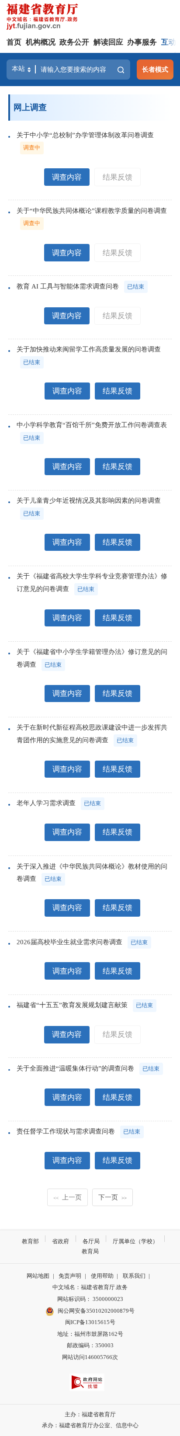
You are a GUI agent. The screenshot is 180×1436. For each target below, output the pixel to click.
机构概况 (40, 42)
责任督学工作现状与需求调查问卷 (66, 1131)
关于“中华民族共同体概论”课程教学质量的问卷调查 (92, 210)
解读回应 (108, 42)
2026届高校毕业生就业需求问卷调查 (69, 942)
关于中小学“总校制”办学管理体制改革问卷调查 (85, 135)
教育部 (30, 1241)
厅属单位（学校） (135, 1241)
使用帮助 (102, 1276)
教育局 (90, 1251)
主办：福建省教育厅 (90, 1414)
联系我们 (134, 1276)
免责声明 (70, 1276)
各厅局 (91, 1241)
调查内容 (67, 177)
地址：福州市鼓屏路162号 (90, 1334)
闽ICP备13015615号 (90, 1322)
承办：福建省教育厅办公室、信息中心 (90, 1425)
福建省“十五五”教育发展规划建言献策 (72, 1004)
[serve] (44, 17)
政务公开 (74, 42)
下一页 (112, 1197)
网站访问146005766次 (90, 1357)
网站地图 (38, 1276)
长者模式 (155, 69)
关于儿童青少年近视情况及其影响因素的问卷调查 (89, 500)
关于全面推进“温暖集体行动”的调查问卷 (75, 1068)
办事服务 (142, 42)
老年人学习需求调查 (46, 803)
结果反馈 (117, 177)
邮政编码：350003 (90, 1345)
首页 (14, 42)
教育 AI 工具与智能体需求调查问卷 (68, 286)
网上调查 (30, 107)
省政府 (60, 1241)
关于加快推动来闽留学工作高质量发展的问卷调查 (89, 349)
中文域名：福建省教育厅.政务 (90, 1287)
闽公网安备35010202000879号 (96, 1310)
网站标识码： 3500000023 (90, 1299)
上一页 (67, 1197)
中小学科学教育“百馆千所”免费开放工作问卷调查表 (92, 424)
